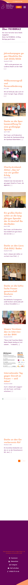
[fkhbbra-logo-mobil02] (7, 4)
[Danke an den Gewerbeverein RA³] (14, 416)
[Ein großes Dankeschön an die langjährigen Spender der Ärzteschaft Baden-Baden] (14, 200)
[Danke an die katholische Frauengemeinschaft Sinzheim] (14, 272)
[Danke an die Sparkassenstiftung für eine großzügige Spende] (14, 109)
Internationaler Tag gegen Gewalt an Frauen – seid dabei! (13, 377)
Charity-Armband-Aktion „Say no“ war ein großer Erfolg (12, 154)
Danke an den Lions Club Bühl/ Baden (14, 247)
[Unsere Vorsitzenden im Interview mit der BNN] (14, 317)
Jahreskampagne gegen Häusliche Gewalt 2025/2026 (14, 56)
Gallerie (15, 109)
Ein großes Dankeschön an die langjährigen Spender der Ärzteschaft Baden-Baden (12, 200)
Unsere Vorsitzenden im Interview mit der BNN (12, 317)
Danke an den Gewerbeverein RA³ (12, 416)
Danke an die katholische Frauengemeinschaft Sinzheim (12, 272)
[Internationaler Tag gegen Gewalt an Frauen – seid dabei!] (14, 359)
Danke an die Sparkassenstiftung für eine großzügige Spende (12, 109)
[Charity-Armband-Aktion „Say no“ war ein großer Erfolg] (14, 154)
